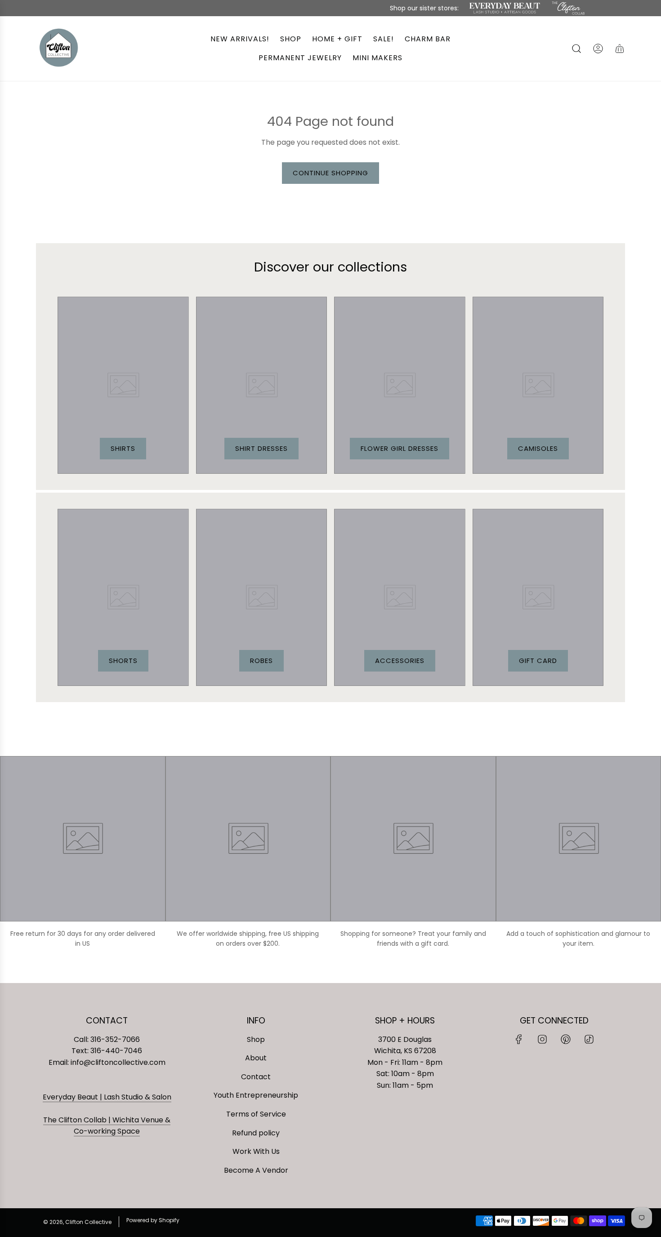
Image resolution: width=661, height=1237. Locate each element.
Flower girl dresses (399, 448)
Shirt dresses (261, 448)
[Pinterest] (565, 1039)
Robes (261, 660)
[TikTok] (589, 1039)
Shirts (123, 448)
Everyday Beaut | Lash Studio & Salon (107, 1097)
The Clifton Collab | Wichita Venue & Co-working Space (106, 1126)
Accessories (399, 660)
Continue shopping (330, 173)
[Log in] (598, 48)
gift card (538, 660)
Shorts (123, 660)
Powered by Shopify (152, 1220)
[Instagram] (542, 1039)
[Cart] (619, 48)
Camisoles (538, 448)
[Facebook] (519, 1039)
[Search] (576, 48)
